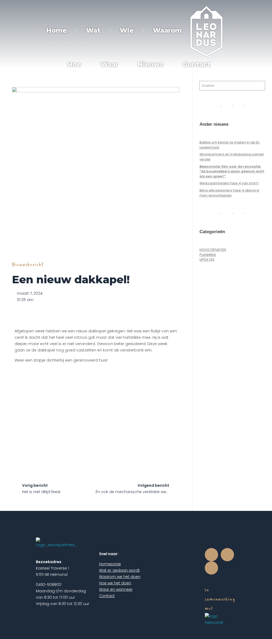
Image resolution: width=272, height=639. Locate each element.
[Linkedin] (211, 568)
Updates (206, 259)
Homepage (110, 564)
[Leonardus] (206, 31)
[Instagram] (227, 554)
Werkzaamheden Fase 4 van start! (229, 183)
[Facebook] (211, 554)
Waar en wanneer (116, 589)
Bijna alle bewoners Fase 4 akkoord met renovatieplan (229, 192)
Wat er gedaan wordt (119, 570)
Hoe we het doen (115, 583)
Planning (207, 255)
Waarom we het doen (120, 576)
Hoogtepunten (212, 249)
